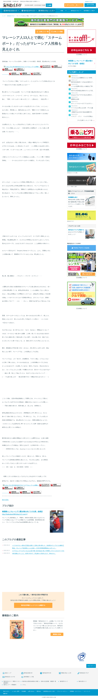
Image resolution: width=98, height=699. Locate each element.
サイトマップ (87, 691)
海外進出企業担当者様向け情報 (30, 681)
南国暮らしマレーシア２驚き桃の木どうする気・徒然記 (22, 511)
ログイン (80, 5)
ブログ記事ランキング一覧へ (85, 120)
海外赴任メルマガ (10, 676)
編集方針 (5, 693)
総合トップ (8, 673)
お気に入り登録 (58, 31)
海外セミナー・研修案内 (10, 684)
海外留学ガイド (64, 681)
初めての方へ (90, 1)
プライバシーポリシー (62, 691)
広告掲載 (24, 691)
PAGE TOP (90, 665)
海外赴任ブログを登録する (76, 230)
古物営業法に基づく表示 (49, 691)
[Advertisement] (33, 573)
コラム (24, 684)
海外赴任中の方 (46, 673)
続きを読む (5, 499)
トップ (3, 15)
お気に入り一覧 (44, 31)
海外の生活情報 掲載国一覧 (48, 681)
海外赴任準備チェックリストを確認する (33, 605)
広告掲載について (81, 54)
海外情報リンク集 (29, 676)
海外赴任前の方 (28, 673)
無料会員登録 (70, 5)
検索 (50, 5)
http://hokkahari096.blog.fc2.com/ (14, 514)
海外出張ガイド (83, 681)
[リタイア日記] (36, 74)
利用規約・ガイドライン (75, 691)
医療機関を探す (73, 197)
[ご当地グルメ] (19, 69)
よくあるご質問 (15, 691)
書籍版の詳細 (57, 634)
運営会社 (39, 691)
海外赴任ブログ (11, 15)
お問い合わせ (31, 691)
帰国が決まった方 (66, 673)
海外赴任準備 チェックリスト (91, 5)
